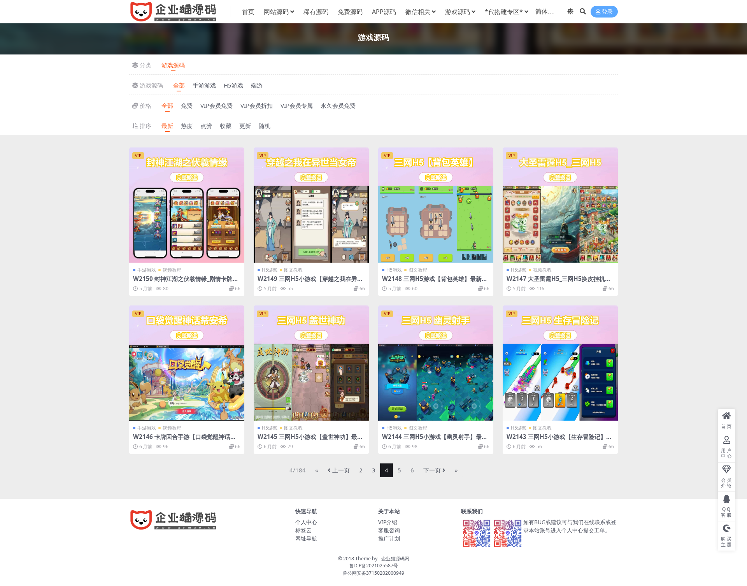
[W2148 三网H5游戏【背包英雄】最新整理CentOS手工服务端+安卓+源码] (435, 205)
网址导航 (306, 538)
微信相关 (417, 11)
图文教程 (293, 270)
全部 (179, 85)
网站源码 (276, 11)
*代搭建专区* (504, 11)
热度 (187, 126)
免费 (187, 105)
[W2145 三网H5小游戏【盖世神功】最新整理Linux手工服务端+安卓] (311, 363)
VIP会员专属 (297, 105)
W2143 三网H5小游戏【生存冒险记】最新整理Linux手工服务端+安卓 (559, 440)
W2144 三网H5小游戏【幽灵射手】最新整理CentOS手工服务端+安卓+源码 (434, 440)
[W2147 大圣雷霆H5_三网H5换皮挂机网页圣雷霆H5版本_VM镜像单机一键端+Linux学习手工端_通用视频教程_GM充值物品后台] (560, 205)
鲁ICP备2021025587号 (373, 565)
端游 (257, 85)
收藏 (225, 126)
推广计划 (389, 538)
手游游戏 (204, 85)
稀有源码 (315, 11)
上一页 (341, 470)
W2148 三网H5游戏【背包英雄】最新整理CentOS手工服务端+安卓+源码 (434, 282)
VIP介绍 (387, 522)
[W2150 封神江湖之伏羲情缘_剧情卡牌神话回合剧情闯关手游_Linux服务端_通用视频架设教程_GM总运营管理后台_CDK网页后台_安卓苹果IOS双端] (186, 205)
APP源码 (384, 11)
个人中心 (306, 522)
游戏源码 (457, 11)
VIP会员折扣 (256, 105)
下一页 (432, 470)
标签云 (303, 530)
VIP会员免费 (216, 105)
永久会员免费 (338, 105)
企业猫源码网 (395, 558)
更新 (245, 126)
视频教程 (172, 270)
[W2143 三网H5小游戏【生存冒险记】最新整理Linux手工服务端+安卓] (560, 363)
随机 (264, 126)
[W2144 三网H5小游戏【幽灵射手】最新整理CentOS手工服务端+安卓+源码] (435, 363)
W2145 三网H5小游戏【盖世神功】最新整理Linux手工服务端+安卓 (310, 440)
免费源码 (350, 11)
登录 (607, 12)
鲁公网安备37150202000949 (373, 573)
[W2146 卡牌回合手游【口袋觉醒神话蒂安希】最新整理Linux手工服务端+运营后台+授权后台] (186, 363)
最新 (167, 126)
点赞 (206, 126)
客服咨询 (389, 530)
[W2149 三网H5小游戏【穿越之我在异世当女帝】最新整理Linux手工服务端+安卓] (311, 205)
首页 (248, 11)
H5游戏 (233, 85)
